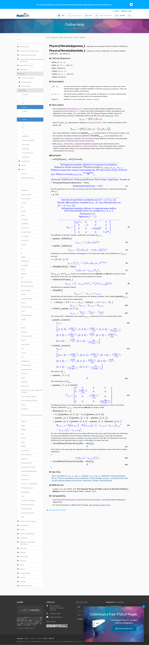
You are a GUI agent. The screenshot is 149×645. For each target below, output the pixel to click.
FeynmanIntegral (26, 82)
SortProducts (25, 450)
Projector (24, 421)
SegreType (25, 148)
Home (48, 37)
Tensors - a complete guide (29, 484)
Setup (23, 442)
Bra (22, 207)
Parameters (24, 409)
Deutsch (39, 638)
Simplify (23, 446)
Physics (22, 74)
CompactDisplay (26, 232)
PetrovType (25, 144)
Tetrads (23, 90)
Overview (25, 94)
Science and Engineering (27, 534)
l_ (22, 115)
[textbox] (90, 119)
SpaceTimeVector (26, 454)
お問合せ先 (50, 602)
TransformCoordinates (28, 500)
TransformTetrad (27, 153)
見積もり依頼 (127, 11)
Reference (23, 561)
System (22, 565)
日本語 (45, 638)
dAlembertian (25, 261)
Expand (23, 303)
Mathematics (24, 69)
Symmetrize (24, 475)
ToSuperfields (25, 492)
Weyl (22, 517)
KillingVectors (25, 361)
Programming (24, 525)
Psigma (23, 425)
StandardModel (25, 86)
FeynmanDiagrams (27, 315)
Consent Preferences (67, 641)
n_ (23, 132)
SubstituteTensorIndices (28, 467)
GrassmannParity (26, 336)
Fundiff (23, 319)
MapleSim (23, 581)
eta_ (23, 103)
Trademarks (77, 641)
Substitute (24, 459)
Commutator (25, 228)
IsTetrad (24, 111)
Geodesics (24, 332)
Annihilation (24, 190)
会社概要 (20, 602)
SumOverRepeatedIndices (29, 471)
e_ (23, 99)
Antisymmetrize (26, 198)
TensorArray (25, 479)
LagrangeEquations (27, 369)
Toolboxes (23, 577)
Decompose (24, 265)
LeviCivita (24, 373)
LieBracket (24, 382)
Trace (23, 496)
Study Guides (24, 556)
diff (22, 278)
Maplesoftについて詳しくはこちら (26, 628)
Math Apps (23, 548)
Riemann (23, 438)
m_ (23, 124)
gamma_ (24, 107)
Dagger (23, 257)
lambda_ (24, 119)
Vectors (23, 169)
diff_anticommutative (27, 286)
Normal (23, 405)
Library (23, 378)
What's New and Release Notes (29, 51)
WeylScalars (26, 157)
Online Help (63, 37)
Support (55, 37)
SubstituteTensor (26, 463)
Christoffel (24, 219)
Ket (22, 357)
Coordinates (25, 240)
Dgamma (23, 273)
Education (23, 552)
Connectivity (24, 538)
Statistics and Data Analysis (28, 521)
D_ (22, 248)
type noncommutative (27, 513)
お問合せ (116, 11)
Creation (24, 244)
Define (23, 269)
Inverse (23, 353)
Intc (22, 348)
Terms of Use (51, 641)
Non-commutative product (29, 400)
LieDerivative (25, 386)
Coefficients (24, 223)
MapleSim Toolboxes (26, 586)
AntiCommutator (26, 194)
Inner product (25, 344)
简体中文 (51, 638)
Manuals (22, 569)
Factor (23, 311)
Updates (23, 165)
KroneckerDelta (26, 365)
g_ (21, 323)
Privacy (59, 641)
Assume (23, 203)
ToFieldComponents (27, 488)
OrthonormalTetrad (28, 140)
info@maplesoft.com (56, 617)
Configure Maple (25, 573)
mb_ (23, 128)
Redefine (23, 429)
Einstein (23, 294)
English (26, 638)
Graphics (22, 529)
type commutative (26, 509)
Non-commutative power (28, 396)
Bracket (23, 211)
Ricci (22, 434)
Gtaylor (23, 340)
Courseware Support (27, 78)
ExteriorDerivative (26, 307)
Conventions (25, 236)
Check (23, 215)
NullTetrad (25, 136)
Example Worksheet (27, 178)
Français (32, 638)
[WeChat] (66, 625)
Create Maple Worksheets (28, 55)
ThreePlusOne (25, 161)
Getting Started (24, 47)
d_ (21, 253)
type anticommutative (27, 504)
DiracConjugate (26, 290)
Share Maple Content (26, 65)
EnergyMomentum (26, 298)
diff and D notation (26, 282)
